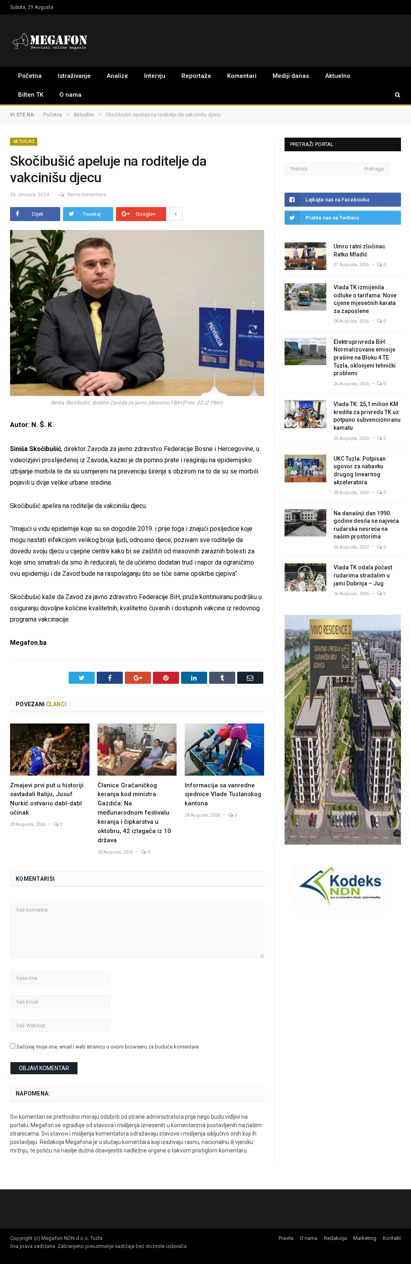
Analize (117, 75)
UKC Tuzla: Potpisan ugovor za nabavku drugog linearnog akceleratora (360, 470)
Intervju (154, 75)
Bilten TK (30, 94)
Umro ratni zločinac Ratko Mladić (359, 250)
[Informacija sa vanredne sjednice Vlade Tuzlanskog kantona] (224, 749)
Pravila (286, 1238)
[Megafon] (50, 40)
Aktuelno (337, 75)
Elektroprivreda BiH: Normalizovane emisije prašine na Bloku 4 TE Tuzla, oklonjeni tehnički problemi (365, 357)
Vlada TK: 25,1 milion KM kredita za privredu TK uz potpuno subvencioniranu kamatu (367, 416)
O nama (70, 94)
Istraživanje (74, 75)
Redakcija (335, 1238)
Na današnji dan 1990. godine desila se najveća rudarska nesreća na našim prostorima (366, 525)
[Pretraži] (394, 95)
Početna (30, 75)
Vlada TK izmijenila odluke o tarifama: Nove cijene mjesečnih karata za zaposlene (365, 299)
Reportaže (196, 75)
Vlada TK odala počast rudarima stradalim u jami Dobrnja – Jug (363, 575)
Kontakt (392, 1238)
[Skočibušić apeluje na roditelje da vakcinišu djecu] (137, 314)
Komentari (241, 75)
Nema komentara (86, 194)
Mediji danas (291, 75)
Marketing (364, 1238)
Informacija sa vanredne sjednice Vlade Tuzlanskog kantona (223, 794)
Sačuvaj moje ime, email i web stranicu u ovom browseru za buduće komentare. (108, 1047)
